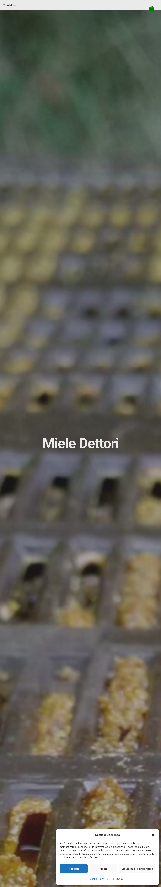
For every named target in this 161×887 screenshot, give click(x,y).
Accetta (74, 869)
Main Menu (9, 5)
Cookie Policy (97, 879)
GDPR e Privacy (114, 879)
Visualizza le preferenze (137, 869)
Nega (103, 869)
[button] (153, 835)
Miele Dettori (80, 443)
